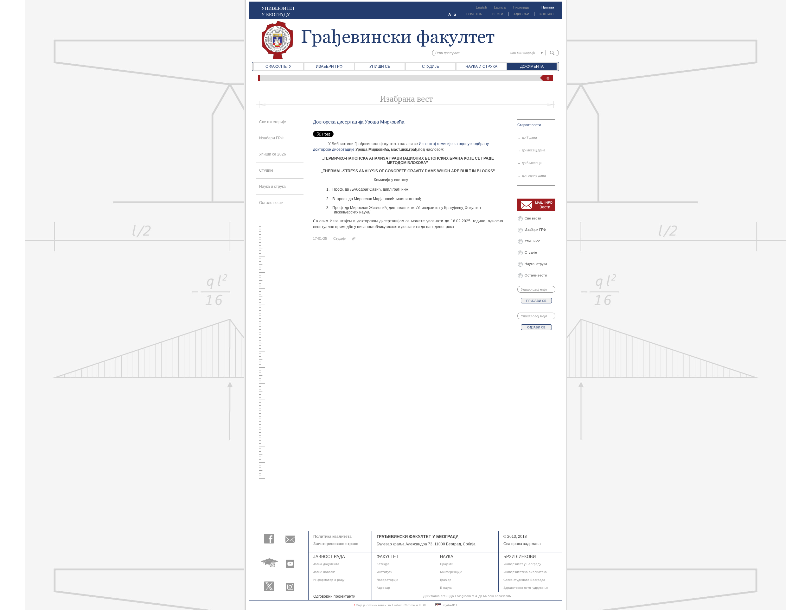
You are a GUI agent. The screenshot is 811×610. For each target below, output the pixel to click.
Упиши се (379, 66)
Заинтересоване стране (335, 544)
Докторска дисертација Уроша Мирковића (358, 121)
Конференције (451, 572)
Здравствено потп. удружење (525, 587)
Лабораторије (387, 579)
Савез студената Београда (524, 579)
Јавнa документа (326, 564)
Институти (385, 572)
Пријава (547, 7)
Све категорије (272, 122)
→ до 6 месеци (529, 163)
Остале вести (271, 202)
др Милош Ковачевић (494, 596)
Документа (532, 66)
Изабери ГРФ (329, 66)
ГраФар (445, 579)
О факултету (278, 66)
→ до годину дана (531, 175)
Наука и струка (481, 66)
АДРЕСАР (521, 14)
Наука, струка (536, 264)
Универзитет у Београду (522, 564)
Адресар (383, 587)
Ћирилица (521, 7)
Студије (430, 66)
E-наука (446, 587)
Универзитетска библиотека (525, 572)
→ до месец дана (531, 150)
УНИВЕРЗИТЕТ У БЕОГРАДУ (278, 11)
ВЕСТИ (497, 14)
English (481, 7)
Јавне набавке (324, 572)
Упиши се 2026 (272, 154)
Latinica (500, 7)
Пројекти (446, 564)
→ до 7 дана (527, 137)
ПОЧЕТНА (474, 14)
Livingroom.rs (464, 596)
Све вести (534, 218)
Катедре (383, 564)
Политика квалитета (332, 536)
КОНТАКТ (547, 14)
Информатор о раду (328, 579)
